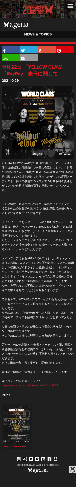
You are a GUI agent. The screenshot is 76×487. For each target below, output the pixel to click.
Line (37, 459)
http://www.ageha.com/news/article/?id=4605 (30, 385)
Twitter (31, 459)
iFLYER (19, 459)
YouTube (43, 459)
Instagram (25, 459)
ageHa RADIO (56, 459)
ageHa (16, 25)
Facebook (49, 459)
